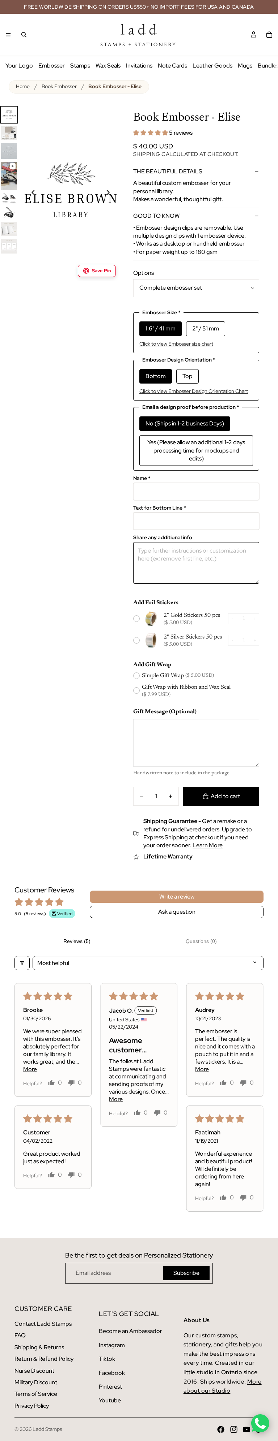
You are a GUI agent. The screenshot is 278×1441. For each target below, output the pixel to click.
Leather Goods (212, 65)
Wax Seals (108, 65)
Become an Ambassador (130, 1331)
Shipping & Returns (39, 1347)
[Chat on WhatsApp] (260, 1423)
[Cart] (269, 35)
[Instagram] (233, 1429)
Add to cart (225, 796)
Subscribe (186, 1273)
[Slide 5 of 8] (9, 198)
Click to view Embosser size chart (176, 344)
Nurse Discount (34, 1371)
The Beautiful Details (167, 171)
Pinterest (110, 1386)
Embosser (51, 65)
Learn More (208, 845)
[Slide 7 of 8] (9, 229)
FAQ (20, 1335)
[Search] (24, 35)
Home (23, 86)
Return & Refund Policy (43, 1359)
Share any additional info (162, 538)
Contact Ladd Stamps (43, 1324)
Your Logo (19, 65)
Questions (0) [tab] (201, 941)
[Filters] (22, 963)
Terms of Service (35, 1394)
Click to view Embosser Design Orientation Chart (193, 391)
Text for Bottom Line (159, 508)
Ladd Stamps (47, 1429)
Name (142, 478)
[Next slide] (112, 194)
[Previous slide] (29, 194)
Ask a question (176, 912)
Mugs (245, 65)
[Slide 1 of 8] (9, 115)
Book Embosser (59, 86)
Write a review (176, 896)
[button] (151, 133)
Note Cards (172, 65)
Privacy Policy (31, 1406)
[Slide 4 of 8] (9, 176)
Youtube (110, 1400)
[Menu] (8, 34)
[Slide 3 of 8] (9, 151)
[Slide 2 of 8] (9, 133)
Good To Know (156, 216)
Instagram (112, 1345)
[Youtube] (246, 1429)
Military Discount (35, 1382)
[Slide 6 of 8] (9, 213)
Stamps (80, 65)
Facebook (112, 1373)
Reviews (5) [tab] (76, 941)
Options (143, 273)
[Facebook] (220, 1429)
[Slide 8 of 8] (9, 246)
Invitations (139, 65)
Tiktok (107, 1359)
